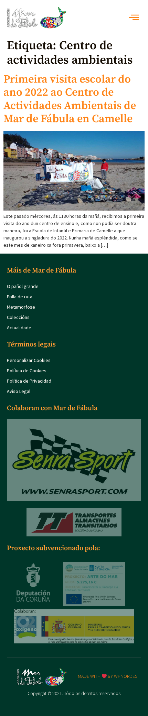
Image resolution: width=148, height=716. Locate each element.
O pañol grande (23, 286)
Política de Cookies (26, 370)
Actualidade (19, 327)
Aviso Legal (18, 391)
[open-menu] (136, 18)
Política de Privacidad (29, 381)
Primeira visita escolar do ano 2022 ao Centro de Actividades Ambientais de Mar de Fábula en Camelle (69, 99)
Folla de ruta (19, 296)
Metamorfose (21, 307)
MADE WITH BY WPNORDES (108, 676)
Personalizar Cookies (29, 360)
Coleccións (18, 317)
